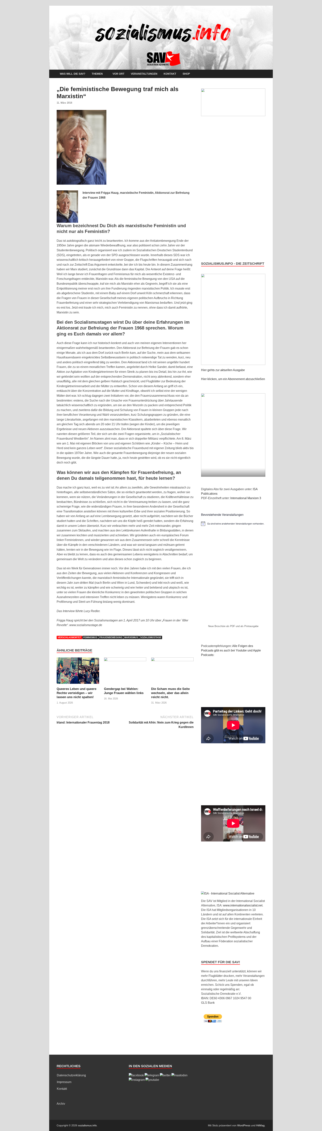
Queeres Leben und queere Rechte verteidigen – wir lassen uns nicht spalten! (76, 693)
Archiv (61, 1103)
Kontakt (170, 73)
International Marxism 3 (245, 498)
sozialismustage (150, 637)
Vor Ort (118, 73)
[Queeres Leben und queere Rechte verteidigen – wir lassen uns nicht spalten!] (78, 672)
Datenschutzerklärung (71, 1075)
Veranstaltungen (144, 73)
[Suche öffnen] (263, 74)
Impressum (64, 1082)
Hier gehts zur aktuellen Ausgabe (223, 370)
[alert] (233, 523)
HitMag (260, 1125)
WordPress (243, 1125)
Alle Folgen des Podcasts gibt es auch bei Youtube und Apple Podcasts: (231, 650)
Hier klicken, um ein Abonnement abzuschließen (233, 379)
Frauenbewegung (110, 637)
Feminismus (90, 637)
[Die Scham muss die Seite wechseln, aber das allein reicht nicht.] (172, 672)
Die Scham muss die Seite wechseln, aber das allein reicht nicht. (170, 693)
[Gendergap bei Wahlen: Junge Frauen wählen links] (125, 672)
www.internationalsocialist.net (242, 905)
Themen (97, 73)
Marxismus (131, 637)
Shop (186, 73)
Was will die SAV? (72, 73)
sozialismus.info (87, 1125)
